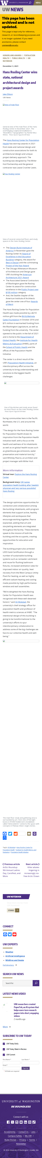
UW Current (10, 1055)
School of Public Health (17, 347)
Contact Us (23, 1131)
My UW (28, 1135)
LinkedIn (25, 1122)
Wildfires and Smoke (14, 960)
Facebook (8, 1122)
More (5, 1026)
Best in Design (12, 262)
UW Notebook (14, 896)
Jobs (33, 1131)
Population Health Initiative (20, 362)
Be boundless (21, 1106)
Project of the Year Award (17, 265)
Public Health (18, 58)
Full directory (8, 965)
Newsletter (21, 1143)
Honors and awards (12, 55)
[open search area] (30, 2)
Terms (32, 1139)
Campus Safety (15, 1135)
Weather (9, 952)
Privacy (22, 1139)
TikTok (34, 1122)
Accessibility (10, 1131)
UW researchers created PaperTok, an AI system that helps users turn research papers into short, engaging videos (26, 1011)
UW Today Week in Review (16, 1049)
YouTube (21, 1122)
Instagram (16, 1122)
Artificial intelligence (15, 956)
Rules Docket (10, 1139)
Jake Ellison (8, 94)
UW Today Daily (12, 1043)
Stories (11, 910)
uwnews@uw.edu (10, 45)
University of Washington (5, 2)
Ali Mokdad (20, 602)
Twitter (12, 1122)
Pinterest (29, 1122)
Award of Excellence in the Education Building (18, 256)
